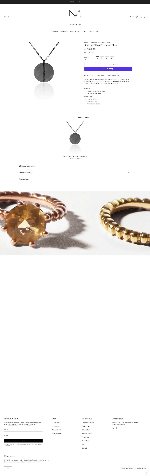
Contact (84, 448)
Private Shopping (57, 430)
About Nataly (86, 441)
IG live (29, 425)
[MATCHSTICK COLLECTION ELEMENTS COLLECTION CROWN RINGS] (75, 223)
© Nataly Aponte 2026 (127, 468)
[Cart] (145, 16)
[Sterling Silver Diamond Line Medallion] (75, 138)
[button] (141, 16)
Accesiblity (85, 437)
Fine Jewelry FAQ (25, 172)
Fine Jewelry (55, 426)
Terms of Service (87, 434)
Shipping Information (27, 166)
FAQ (83, 444)
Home (86, 42)
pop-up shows (13, 425)
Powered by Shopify (140, 468)
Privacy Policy (32, 444)
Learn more (36, 462)
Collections (55, 423)
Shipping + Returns (88, 423)
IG (121, 423)
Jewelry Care (24, 179)
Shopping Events (57, 434)
